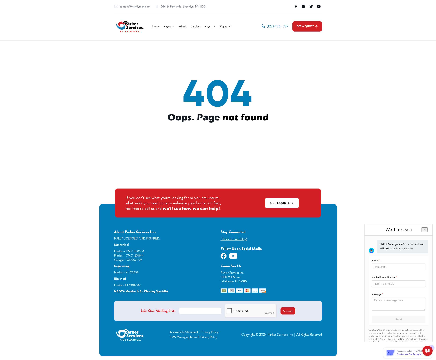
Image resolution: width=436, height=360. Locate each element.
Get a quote (282, 203)
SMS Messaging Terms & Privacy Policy (193, 337)
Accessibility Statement (184, 332)
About (183, 26)
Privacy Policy (210, 332)
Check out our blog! (234, 238)
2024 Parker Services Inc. (276, 334)
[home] (130, 26)
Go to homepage (218, 129)
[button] (169, 26)
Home (156, 26)
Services (195, 26)
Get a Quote (307, 26)
